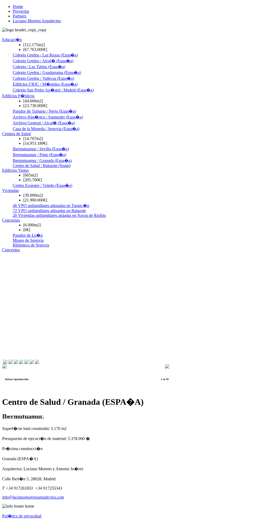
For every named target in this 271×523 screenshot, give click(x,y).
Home (18, 6)
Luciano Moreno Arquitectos (37, 21)
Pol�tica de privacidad (21, 516)
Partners (19, 16)
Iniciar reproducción (17, 379)
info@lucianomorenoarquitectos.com (33, 497)
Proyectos (21, 11)
